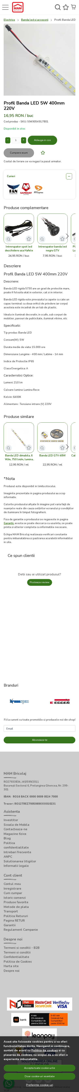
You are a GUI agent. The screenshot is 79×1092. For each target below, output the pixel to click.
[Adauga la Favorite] (41, 152)
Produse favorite (16, 902)
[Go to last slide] (12, 701)
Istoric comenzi (15, 898)
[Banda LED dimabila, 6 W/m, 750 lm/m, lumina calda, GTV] (19, 437)
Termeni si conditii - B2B (22, 948)
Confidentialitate (16, 957)
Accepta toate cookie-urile (39, 1068)
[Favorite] (66, 7)
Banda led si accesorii (34, 20)
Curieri (11, 176)
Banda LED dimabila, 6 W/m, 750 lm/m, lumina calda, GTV (19, 457)
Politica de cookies (44, 1050)
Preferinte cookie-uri (39, 1085)
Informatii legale (16, 866)
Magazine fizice (15, 834)
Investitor (11, 820)
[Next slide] (67, 236)
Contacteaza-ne (15, 829)
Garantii (10, 925)
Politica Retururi (16, 916)
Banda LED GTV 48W (52, 455)
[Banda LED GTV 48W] (52, 437)
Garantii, (9, 523)
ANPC (8, 857)
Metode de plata (16, 907)
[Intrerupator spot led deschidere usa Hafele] (19, 229)
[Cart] (74, 7)
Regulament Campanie (21, 930)
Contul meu (12, 884)
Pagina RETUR (14, 921)
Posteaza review (39, 582)
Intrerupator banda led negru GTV (52, 248)
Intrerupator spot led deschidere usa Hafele (19, 248)
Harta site (11, 966)
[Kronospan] (19, 709)
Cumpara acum (19, 153)
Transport (11, 911)
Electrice (9, 20)
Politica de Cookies (18, 962)
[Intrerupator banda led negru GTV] (52, 229)
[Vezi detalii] (8, 239)
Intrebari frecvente (17, 852)
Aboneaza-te (39, 740)
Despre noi (11, 971)
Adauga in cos (42, 140)
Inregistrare (12, 889)
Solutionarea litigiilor (20, 861)
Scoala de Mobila (16, 825)
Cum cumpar (13, 893)
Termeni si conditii (17, 952)
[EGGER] (59, 709)
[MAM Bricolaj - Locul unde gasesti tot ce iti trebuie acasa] (19, 7)
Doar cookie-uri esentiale (39, 1076)
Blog (7, 838)
